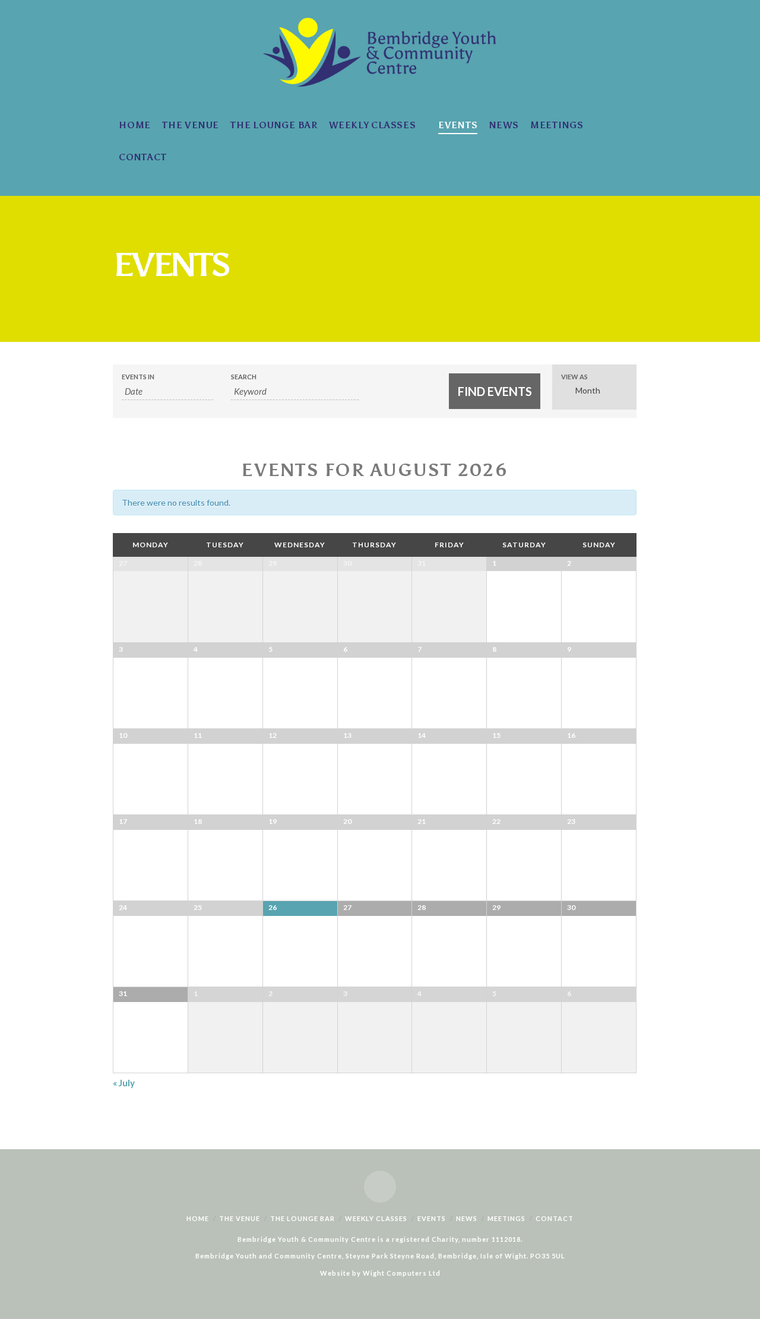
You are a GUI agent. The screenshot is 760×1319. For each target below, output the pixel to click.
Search (243, 376)
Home (197, 1218)
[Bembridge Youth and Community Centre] (380, 50)
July (124, 1082)
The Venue (239, 1218)
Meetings (506, 1218)
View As (574, 376)
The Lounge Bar (302, 1218)
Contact (555, 1218)
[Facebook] (380, 1187)
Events (431, 1218)
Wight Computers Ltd (402, 1273)
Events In (138, 376)
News (466, 1218)
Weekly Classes (376, 1218)
